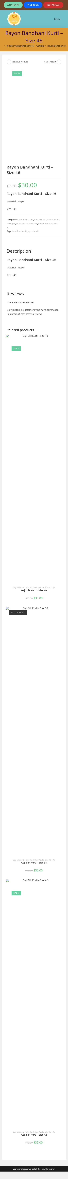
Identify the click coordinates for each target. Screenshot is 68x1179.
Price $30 (11, 223)
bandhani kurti (19, 231)
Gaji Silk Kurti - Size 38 (22, 859)
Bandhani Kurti (26, 219)
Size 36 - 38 (50, 859)
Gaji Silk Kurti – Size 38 (34, 862)
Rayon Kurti (44, 223)
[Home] (2, 45)
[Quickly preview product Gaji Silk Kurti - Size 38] (60, 612)
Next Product (50, 61)
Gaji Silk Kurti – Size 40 (34, 590)
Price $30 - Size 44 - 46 (26, 223)
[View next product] (59, 61)
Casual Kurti (40, 219)
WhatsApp (13, 4)
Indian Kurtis (53, 219)
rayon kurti (33, 231)
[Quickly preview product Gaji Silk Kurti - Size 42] (60, 885)
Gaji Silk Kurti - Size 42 (22, 1131)
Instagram (53, 4)
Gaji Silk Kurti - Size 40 (22, 587)
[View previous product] (9, 61)
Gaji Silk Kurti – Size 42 (34, 1134)
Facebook (33, 4)
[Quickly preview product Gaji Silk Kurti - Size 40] (60, 340)
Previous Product (20, 61)
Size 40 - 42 (50, 587)
